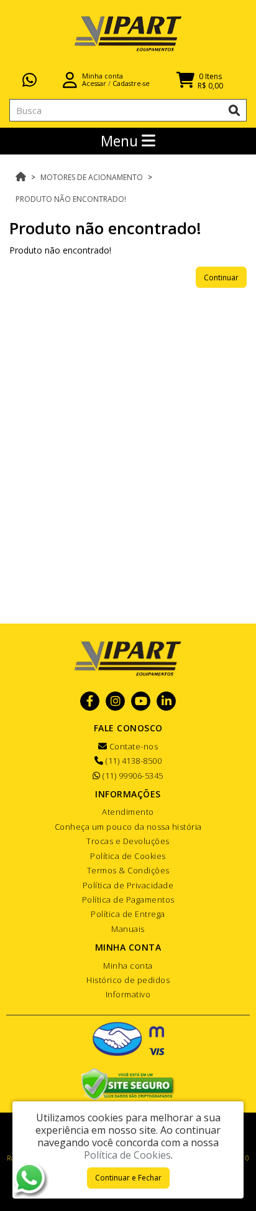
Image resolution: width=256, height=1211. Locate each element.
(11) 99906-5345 (132, 775)
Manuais (128, 928)
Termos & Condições (128, 870)
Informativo (128, 994)
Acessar (94, 83)
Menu (121, 141)
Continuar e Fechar (128, 1177)
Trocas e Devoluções (128, 841)
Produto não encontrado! (71, 199)
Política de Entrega (128, 913)
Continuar (221, 277)
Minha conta (128, 965)
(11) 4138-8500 (133, 760)
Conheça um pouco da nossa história (128, 826)
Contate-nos (132, 746)
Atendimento (128, 811)
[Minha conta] (70, 78)
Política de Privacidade (128, 885)
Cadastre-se (131, 83)
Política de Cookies (128, 856)
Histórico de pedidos (128, 979)
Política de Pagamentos (128, 899)
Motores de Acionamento (91, 177)
